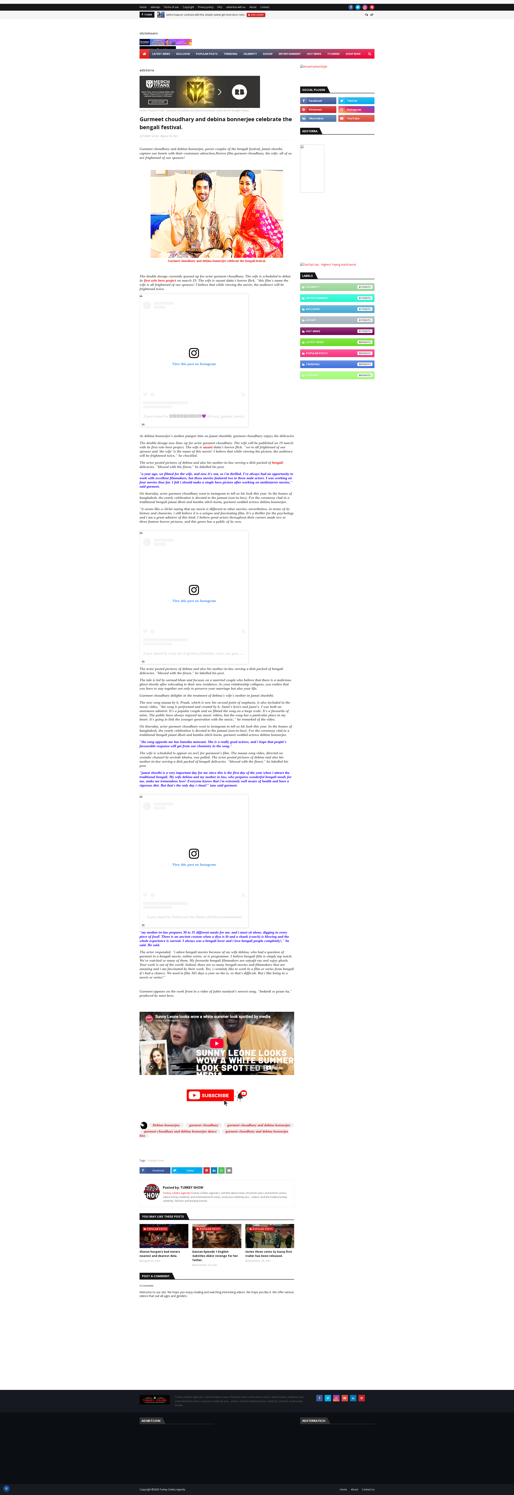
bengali (277, 463)
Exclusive (334, 309)
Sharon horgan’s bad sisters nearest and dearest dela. (160, 1254)
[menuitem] (144, 54)
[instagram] (364, 7)
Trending (334, 364)
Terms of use (171, 7)
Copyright (188, 7)
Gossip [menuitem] (268, 54)
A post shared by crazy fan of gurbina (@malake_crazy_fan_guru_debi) (195, 653)
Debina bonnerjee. (166, 1125)
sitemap (155, 7)
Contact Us (368, 1489)
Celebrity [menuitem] (250, 54)
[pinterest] (371, 7)
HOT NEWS (334, 331)
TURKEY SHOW (150, 136)
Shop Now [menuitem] (353, 54)
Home (143, 7)
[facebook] (350, 7)
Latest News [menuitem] (161, 54)
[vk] (318, 118)
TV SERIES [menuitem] (333, 54)
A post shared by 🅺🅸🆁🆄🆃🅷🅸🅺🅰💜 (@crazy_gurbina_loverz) (194, 416)
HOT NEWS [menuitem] (314, 54)
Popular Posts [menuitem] (207, 54)
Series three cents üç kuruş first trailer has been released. (268, 1254)
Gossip (334, 320)
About (252, 7)
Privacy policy (205, 7)
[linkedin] (353, 1398)
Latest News (334, 342)
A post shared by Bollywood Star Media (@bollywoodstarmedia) (194, 917)
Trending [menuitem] (230, 54)
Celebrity (334, 287)
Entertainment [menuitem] (290, 54)
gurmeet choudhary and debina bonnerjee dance (180, 1131)
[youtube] (356, 118)
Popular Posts (156, 110)
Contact (264, 7)
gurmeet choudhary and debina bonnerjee (258, 1125)
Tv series (334, 375)
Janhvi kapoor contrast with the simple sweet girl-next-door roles (205, 14)
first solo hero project (159, 280)
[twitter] (357, 7)
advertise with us (235, 7)
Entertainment (334, 298)
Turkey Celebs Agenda (177, 1193)
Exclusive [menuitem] (183, 54)
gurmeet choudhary (203, 1125)
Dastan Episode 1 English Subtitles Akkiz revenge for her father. (215, 1256)
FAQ (219, 7)
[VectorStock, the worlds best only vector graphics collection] (312, 192)
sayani (208, 447)
